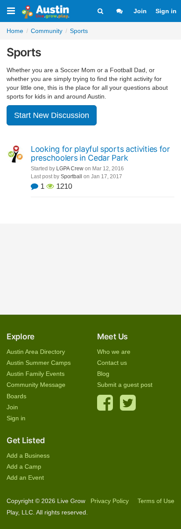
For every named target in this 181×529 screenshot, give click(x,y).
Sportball (71, 176)
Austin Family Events (36, 373)
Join (140, 11)
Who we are (113, 351)
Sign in (166, 11)
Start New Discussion (51, 115)
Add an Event (25, 477)
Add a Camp (24, 466)
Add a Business (28, 455)
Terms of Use (156, 500)
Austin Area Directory (36, 351)
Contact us (112, 362)
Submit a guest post (124, 384)
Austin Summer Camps (39, 362)
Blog (103, 373)
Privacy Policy (109, 500)
